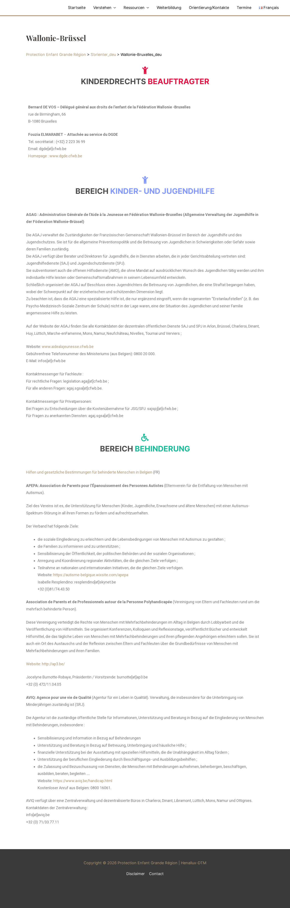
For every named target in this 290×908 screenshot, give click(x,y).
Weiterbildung (169, 7)
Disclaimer (135, 873)
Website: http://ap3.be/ (45, 664)
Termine (244, 7)
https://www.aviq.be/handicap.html (82, 781)
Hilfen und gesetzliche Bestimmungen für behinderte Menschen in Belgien (89, 472)
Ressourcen (134, 7)
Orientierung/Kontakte (209, 7)
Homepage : (38, 156)
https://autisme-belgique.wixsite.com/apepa (90, 575)
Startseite (77, 7)
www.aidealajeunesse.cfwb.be (68, 346)
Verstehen (102, 7)
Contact (156, 873)
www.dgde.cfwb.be (65, 156)
